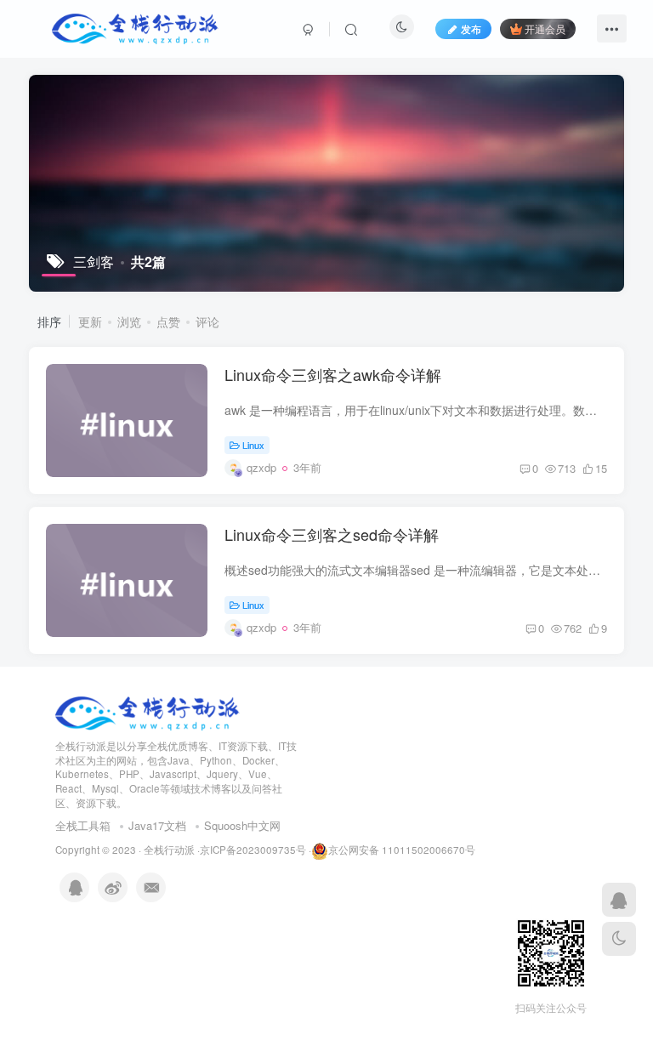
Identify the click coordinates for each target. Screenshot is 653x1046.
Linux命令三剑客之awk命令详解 (332, 374)
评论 (207, 321)
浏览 (129, 321)
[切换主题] (619, 939)
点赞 (168, 321)
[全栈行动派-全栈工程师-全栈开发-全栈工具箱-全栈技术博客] (147, 711)
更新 (90, 321)
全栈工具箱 (83, 825)
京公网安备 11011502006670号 (401, 849)
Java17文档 (157, 825)
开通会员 (545, 28)
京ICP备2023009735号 (253, 849)
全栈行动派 (169, 849)
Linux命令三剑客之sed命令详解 (331, 534)
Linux (253, 445)
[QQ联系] (619, 900)
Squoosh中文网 (242, 825)
